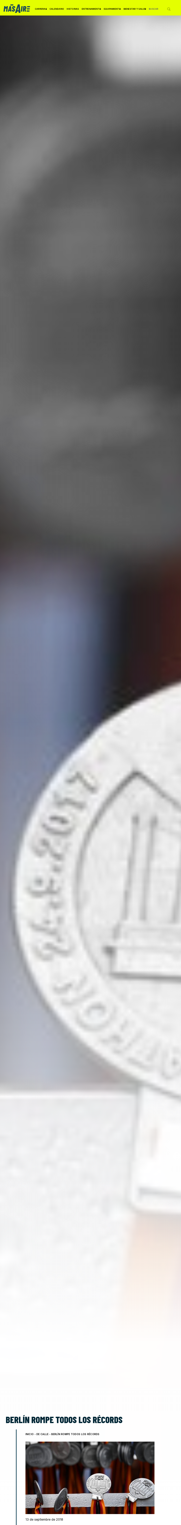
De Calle (42, 1434)
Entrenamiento (91, 10)
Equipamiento (112, 10)
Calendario (56, 9)
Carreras (41, 10)
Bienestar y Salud (135, 10)
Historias (73, 9)
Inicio (29, 1434)
